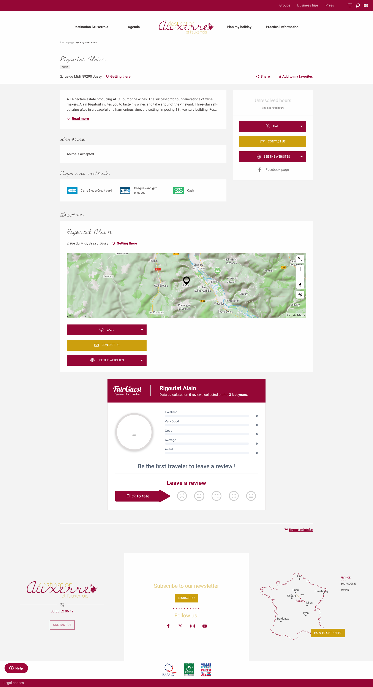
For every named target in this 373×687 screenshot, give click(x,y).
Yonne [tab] (345, 589)
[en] (366, 5)
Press (330, 5)
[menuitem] (91, 27)
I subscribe (186, 598)
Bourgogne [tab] (346, 583)
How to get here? (327, 633)
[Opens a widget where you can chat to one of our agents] (16, 668)
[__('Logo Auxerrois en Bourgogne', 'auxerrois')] (62, 589)
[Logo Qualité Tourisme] (169, 670)
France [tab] (346, 577)
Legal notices (13, 683)
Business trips (308, 5)
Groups (284, 5)
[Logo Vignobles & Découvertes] (189, 670)
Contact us (62, 625)
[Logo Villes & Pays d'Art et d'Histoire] (206, 670)
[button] (358, 5)
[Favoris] (350, 5)
